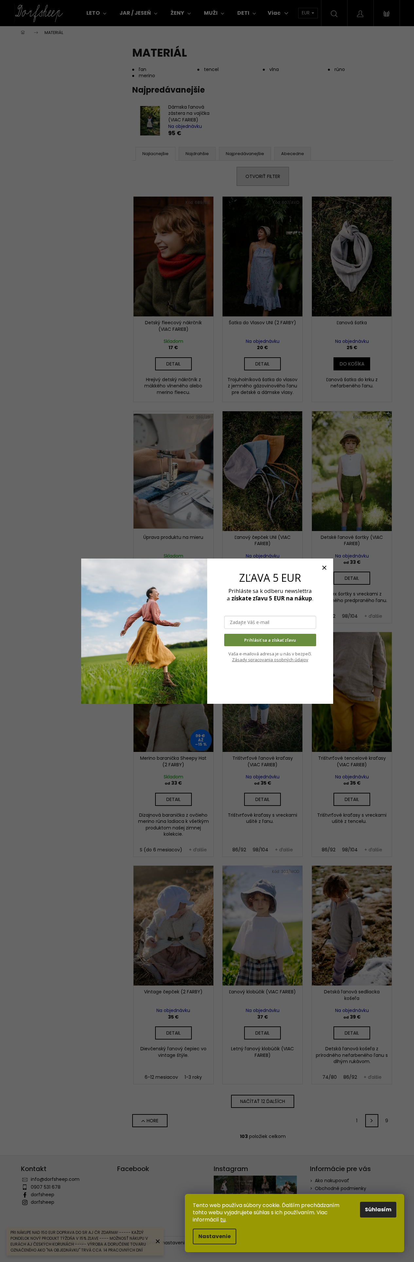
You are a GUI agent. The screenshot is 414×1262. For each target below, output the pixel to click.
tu (222, 1219)
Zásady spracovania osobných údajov (270, 660)
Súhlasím (378, 1209)
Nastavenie (214, 1236)
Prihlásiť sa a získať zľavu (270, 640)
